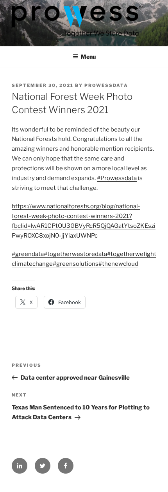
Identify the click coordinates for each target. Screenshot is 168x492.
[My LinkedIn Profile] (19, 466)
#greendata (28, 254)
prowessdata (106, 85)
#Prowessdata (117, 178)
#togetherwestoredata (75, 254)
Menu (88, 56)
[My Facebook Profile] (65, 466)
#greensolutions (75, 263)
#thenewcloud (118, 263)
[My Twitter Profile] (42, 466)
